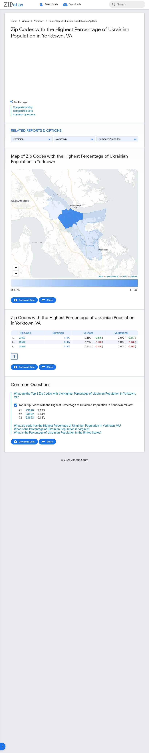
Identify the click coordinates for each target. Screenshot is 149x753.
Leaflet (100, 276)
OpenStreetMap (112, 276)
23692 (22, 342)
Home (14, 21)
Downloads (75, 4)
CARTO (124, 276)
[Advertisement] (42, 70)
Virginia (25, 21)
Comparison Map (23, 107)
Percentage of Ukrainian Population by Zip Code (73, 21)
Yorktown (39, 21)
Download (130, 166)
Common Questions (24, 114)
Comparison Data (23, 110)
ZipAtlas (133, 276)
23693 (22, 346)
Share (50, 300)
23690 (22, 337)
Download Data (27, 300)
